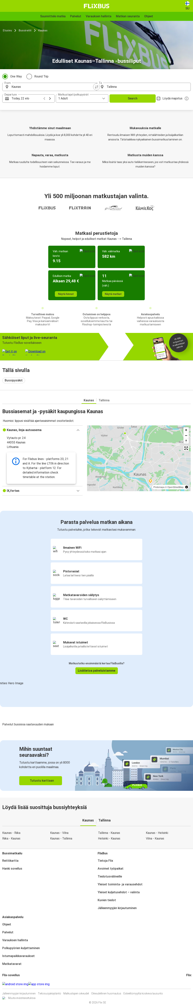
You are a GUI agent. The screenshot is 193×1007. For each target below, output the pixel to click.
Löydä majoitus (172, 98)
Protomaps (159, 487)
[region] (139, 458)
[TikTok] (192, 984)
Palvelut (7, 932)
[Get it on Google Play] (15, 984)
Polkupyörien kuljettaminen (21, 948)
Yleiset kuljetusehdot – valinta (119, 892)
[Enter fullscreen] (186, 448)
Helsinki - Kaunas (109, 838)
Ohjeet (6, 924)
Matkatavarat (11, 964)
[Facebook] (186, 984)
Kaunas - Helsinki (157, 833)
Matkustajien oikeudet (76, 993)
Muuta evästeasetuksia (21, 997)
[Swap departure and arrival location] (96, 86)
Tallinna (104, 400)
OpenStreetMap (175, 487)
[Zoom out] (186, 435)
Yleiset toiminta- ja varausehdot (120, 884)
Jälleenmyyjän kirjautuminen (117, 908)
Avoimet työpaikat (110, 868)
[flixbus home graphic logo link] (96, 6)
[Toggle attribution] (186, 487)
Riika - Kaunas (11, 838)
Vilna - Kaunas (155, 838)
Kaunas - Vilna (59, 833)
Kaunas (42, 30)
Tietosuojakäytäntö (49, 993)
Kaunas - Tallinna (61, 838)
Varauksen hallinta (15, 940)
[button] (42, 430)
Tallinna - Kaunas (109, 833)
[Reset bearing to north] (186, 441)
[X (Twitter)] (191, 984)
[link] (96, 765)
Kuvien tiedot (107, 900)
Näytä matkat (113, 294)
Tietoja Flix (105, 860)
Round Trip (41, 76)
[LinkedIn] (190, 984)
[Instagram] (187, 984)
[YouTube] (189, 984)
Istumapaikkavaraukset (18, 956)
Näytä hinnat (66, 294)
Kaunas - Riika (11, 833)
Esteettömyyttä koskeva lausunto (143, 993)
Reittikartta (10, 860)
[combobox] (52, 87)
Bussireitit (25, 30)
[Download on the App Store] (39, 984)
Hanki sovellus (12, 868)
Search (132, 98)
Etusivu (7, 30)
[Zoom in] (186, 430)
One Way (16, 76)
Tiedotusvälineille (110, 876)
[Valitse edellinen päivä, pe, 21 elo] (44, 98)
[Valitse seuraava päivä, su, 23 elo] (50, 98)
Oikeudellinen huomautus (106, 993)
